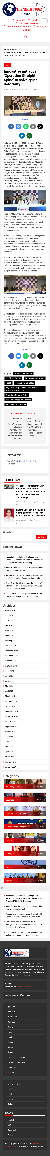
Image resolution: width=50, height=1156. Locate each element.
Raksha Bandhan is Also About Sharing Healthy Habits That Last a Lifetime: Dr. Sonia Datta (30, 513)
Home (12, 1007)
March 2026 (10, 635)
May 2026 (9, 625)
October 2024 (10, 721)
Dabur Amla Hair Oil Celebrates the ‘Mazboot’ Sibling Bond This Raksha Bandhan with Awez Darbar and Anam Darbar (24, 586)
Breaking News (13, 1017)
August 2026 (10, 610)
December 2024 (11, 711)
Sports (10, 1027)
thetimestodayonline (13, 89)
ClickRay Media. (36, 1146)
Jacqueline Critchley (24, 383)
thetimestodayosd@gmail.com (18, 995)
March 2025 (10, 696)
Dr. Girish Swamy (13, 378)
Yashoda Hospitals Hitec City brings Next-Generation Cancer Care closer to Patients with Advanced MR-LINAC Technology (31, 492)
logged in (22, 461)
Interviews (12, 1067)
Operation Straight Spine (17, 395)
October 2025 (10, 661)
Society (11, 1047)
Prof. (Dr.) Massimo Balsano (18, 399)
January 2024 (10, 767)
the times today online (16, 404)
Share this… (25, 120)
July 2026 (9, 615)
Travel (10, 1032)
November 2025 (11, 656)
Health (7, 65)
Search (7, 532)
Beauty (10, 1052)
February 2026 (11, 641)
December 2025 (11, 651)
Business (11, 1022)
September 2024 (11, 726)
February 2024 (11, 762)
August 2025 (10, 671)
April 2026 (9, 630)
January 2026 (10, 646)
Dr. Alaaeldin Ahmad (23, 373)
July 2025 (9, 676)
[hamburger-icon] (45, 20)
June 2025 (9, 681)
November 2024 (11, 716)
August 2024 (10, 731)
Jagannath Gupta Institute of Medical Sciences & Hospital (22, 389)
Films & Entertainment (16, 1062)
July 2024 (9, 737)
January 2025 (10, 706)
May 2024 (9, 747)
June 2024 (9, 742)
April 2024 (9, 752)
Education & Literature (16, 1057)
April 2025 (9, 691)
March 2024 (10, 757)
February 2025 (11, 701)
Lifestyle (11, 1072)
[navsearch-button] (25, 37)
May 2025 (9, 686)
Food (10, 1037)
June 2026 (9, 620)
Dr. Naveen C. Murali (34, 378)
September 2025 (11, 666)
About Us (11, 1012)
